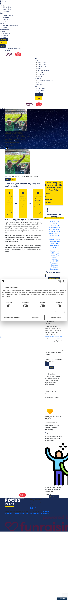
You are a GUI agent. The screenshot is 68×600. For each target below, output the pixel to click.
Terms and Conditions (21, 513)
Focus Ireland (7, 9)
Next (51, 367)
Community (6, 19)
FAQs (4, 37)
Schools (5, 21)
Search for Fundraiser (13, 49)
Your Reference (50, 385)
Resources (6, 35)
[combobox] (53, 422)
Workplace (6, 17)
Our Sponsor (7, 11)
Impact (2, 23)
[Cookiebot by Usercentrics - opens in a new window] (59, 281)
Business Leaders (8, 15)
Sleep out (3, 13)
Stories (5, 27)
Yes (49, 339)
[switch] (25, 306)
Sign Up (3, 40)
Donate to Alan (54, 279)
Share (13, 179)
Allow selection (34, 317)
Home (3, 1)
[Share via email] (7, 148)
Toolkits (2, 31)
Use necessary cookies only (12, 317)
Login (3, 46)
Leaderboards (4, 29)
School (40, 76)
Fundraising (6, 33)
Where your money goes (10, 25)
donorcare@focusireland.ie (53, 336)
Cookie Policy (34, 513)
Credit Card (51, 374)
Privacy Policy (45, 513)
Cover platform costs (52, 397)
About (2, 5)
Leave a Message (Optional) (53, 341)
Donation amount (50, 391)
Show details (59, 312)
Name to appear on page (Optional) (53, 353)
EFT (51, 371)
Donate (3, 43)
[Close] (4, 108)
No (59, 339)
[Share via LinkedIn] (8, 148)
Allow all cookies (56, 317)
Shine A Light (7, 7)
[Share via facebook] (5, 148)
